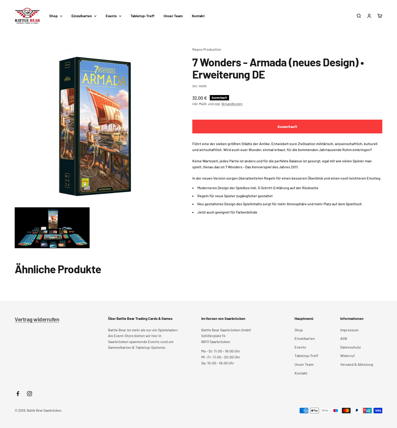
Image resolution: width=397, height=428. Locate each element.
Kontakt (198, 16)
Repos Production (206, 49)
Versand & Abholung (356, 364)
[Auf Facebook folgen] (18, 394)
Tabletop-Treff (142, 16)
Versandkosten (232, 104)
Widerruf (347, 355)
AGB (343, 338)
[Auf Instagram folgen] (29, 394)
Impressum (349, 330)
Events (111, 16)
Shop (53, 16)
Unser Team (173, 16)
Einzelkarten (81, 16)
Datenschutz (350, 347)
